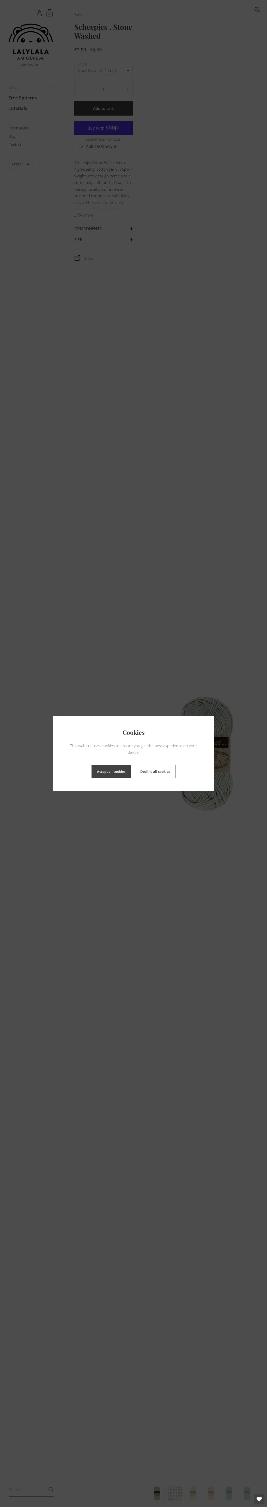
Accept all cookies (111, 771)
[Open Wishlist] (259, 1499)
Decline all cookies (155, 771)
